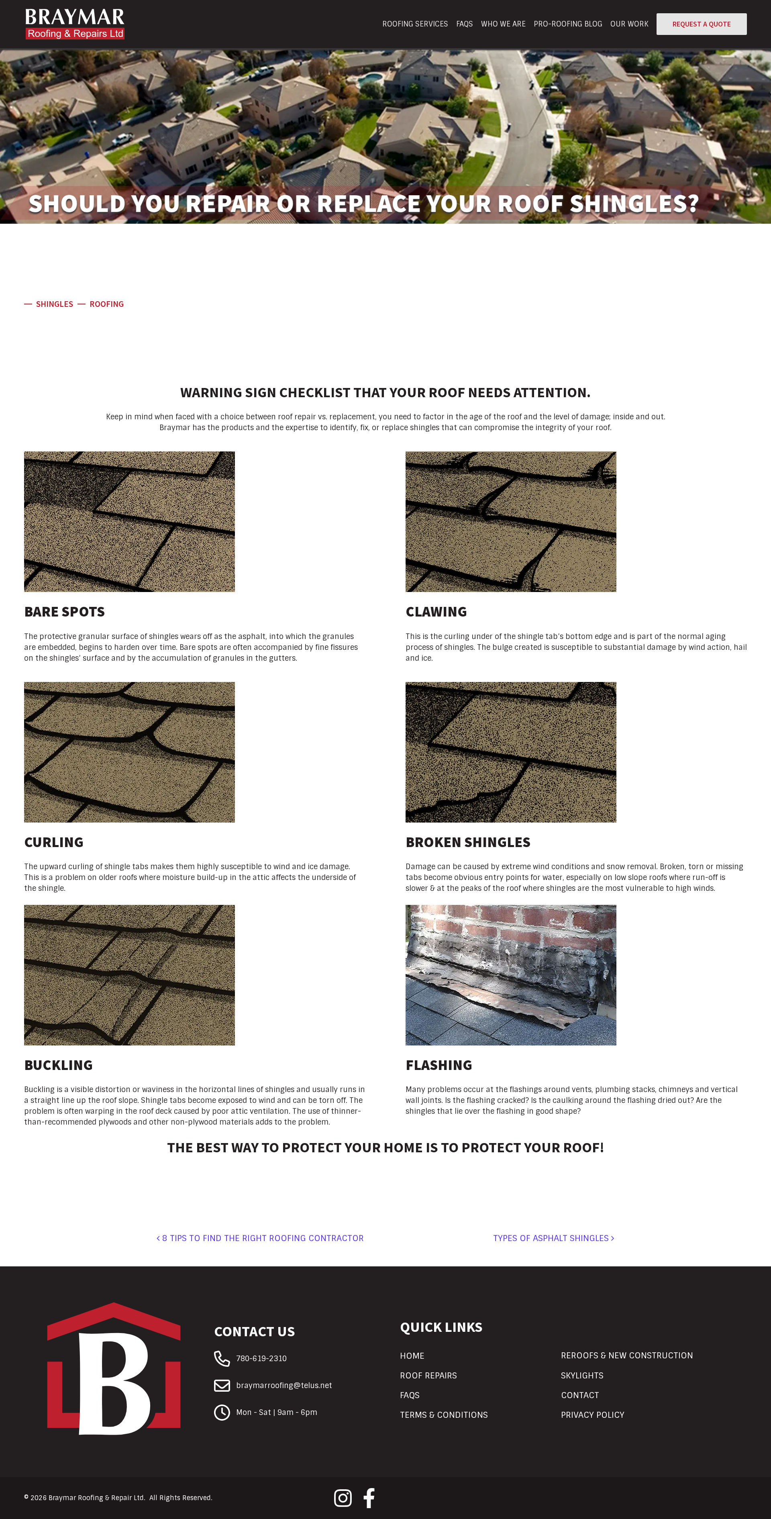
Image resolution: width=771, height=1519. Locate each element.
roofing (107, 304)
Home (412, 1355)
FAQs (464, 24)
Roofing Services (415, 24)
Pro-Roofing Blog (568, 24)
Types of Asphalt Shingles (552, 1238)
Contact (580, 1395)
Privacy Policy (592, 1414)
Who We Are (503, 24)
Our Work (629, 24)
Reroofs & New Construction (627, 1355)
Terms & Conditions (444, 1414)
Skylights (582, 1375)
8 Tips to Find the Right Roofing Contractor (262, 1238)
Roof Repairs (428, 1375)
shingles (54, 304)
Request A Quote (702, 24)
